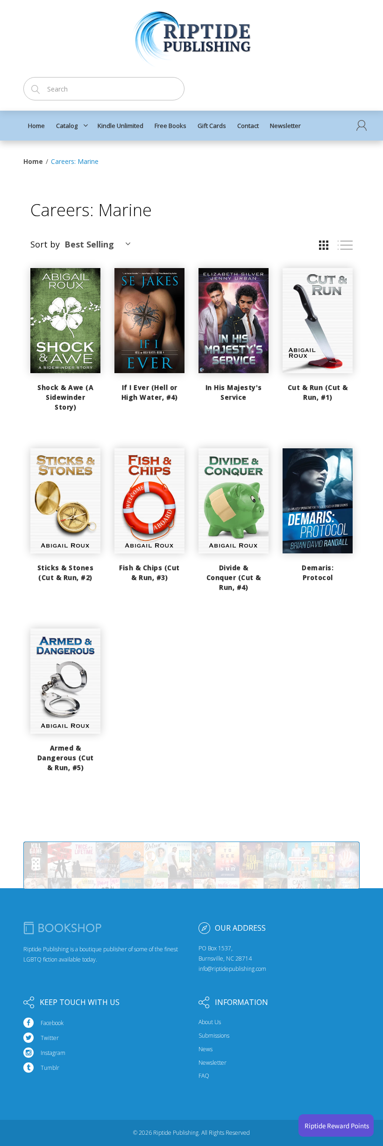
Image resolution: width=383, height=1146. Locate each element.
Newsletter (213, 1063)
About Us (210, 1022)
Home (33, 161)
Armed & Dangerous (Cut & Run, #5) (65, 757)
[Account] (361, 125)
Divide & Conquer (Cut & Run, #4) (233, 577)
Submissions (214, 1036)
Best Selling (89, 244)
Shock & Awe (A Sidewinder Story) (65, 397)
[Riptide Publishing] (192, 36)
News (206, 1049)
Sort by (45, 244)
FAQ (204, 1076)
